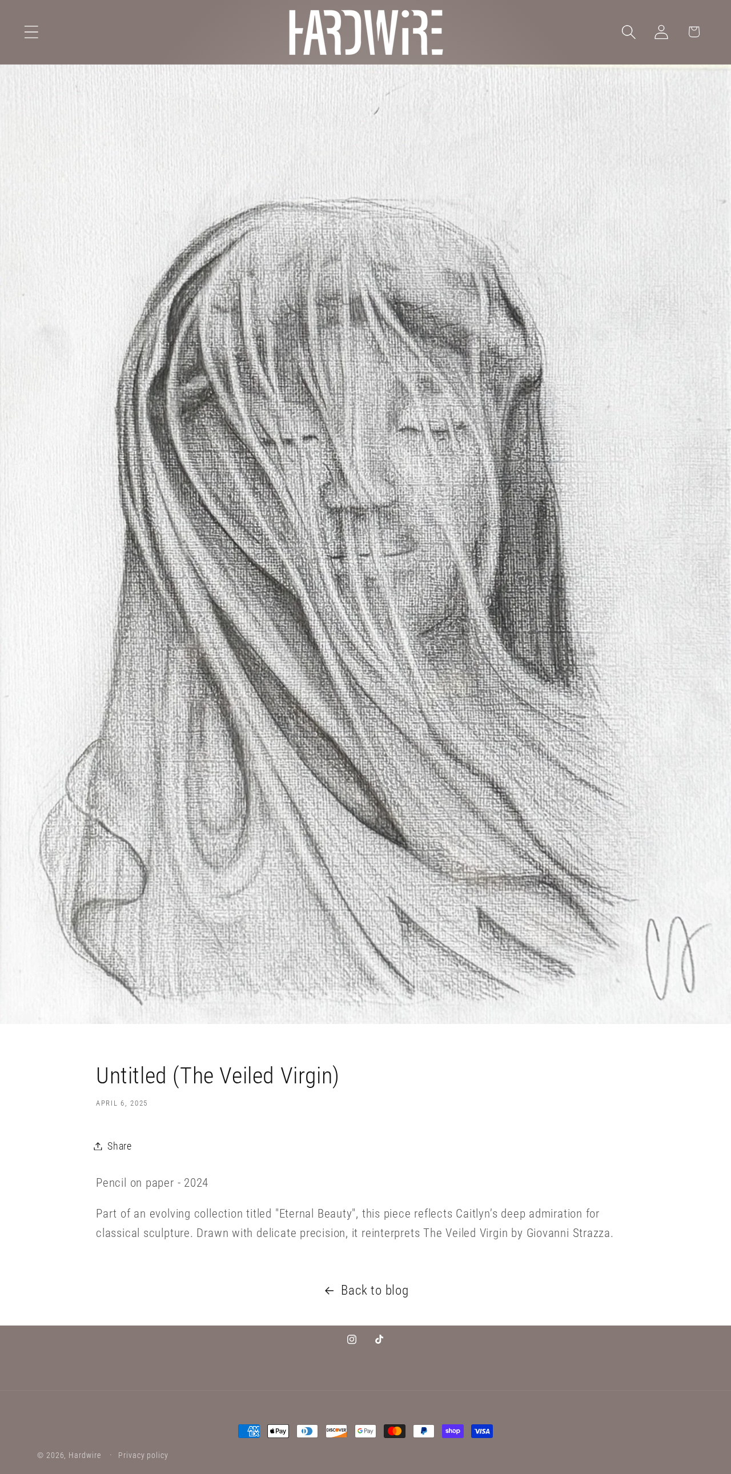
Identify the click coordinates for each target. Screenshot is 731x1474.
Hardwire (85, 1455)
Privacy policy (143, 1455)
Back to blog (374, 1290)
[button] (31, 31)
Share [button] (119, 1146)
